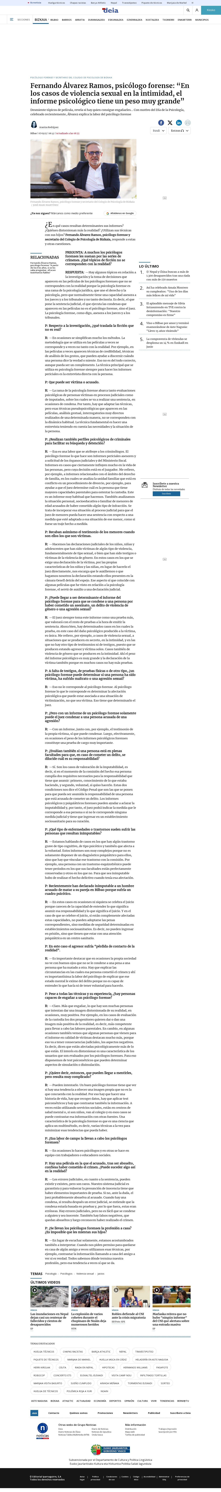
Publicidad (154, 1413)
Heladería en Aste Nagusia (151, 1359)
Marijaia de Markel (79, 1359)
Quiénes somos (79, 1413)
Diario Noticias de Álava (69, 1431)
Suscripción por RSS (168, 1431)
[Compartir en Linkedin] (179, 123)
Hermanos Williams (135, 1367)
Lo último (149, 266)
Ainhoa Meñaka (109, 1383)
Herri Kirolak (41, 1367)
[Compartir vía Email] (188, 123)
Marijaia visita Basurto (47, 1383)
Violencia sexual (85, 1273)
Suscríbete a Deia (180, 1413)
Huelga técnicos (43, 1351)
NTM (73, 1328)
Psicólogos (66, 1273)
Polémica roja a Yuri (79, 1391)
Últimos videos (45, 1282)
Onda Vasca (97, 1434)
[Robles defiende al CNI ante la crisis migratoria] (131, 1296)
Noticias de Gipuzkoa (101, 1431)
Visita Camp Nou (121, 1375)
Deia (60, 1429)
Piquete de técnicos (46, 1359)
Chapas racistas (73, 1351)
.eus (34, 1413)
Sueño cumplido (81, 1383)
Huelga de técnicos (45, 1391)
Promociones (105, 1413)
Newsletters (130, 1413)
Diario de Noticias (100, 1429)
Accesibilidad (149, 1476)
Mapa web (130, 1431)
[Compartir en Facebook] (161, 123)
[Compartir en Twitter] (170, 123)
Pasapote (162, 1367)
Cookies (125, 1476)
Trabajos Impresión (168, 1429)
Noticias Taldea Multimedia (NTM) (73, 1434)
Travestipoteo (144, 1351)
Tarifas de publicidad (135, 1434)
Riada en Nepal (84, 1367)
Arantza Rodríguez (48, 127)
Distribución (130, 1429)
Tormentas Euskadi (140, 1383)
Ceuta (62, 1367)
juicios (101, 1273)
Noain (104, 1391)
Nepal (123, 1351)
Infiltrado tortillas (153, 1375)
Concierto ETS (62, 1375)
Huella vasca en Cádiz (113, 1359)
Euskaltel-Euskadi (91, 1375)
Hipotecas (108, 1367)
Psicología (50, 1273)
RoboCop (39, 1375)
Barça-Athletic (101, 1351)
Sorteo (165, 1383)
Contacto (53, 1413)
